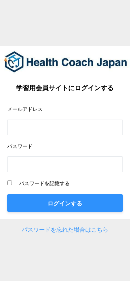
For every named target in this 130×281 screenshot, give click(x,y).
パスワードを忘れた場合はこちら (65, 229)
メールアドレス (25, 109)
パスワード (19, 146)
